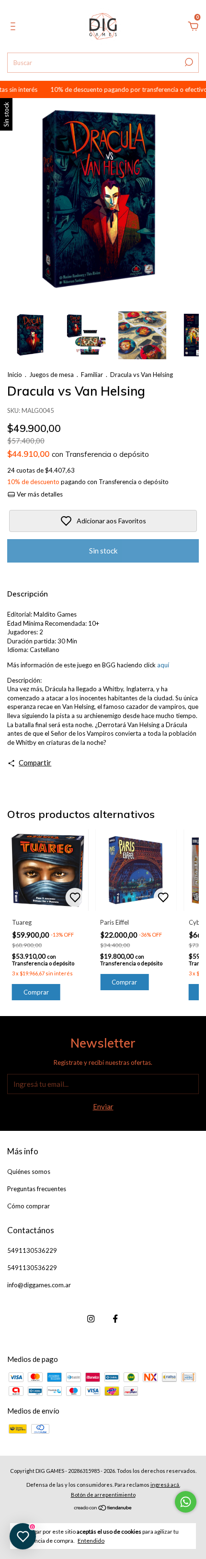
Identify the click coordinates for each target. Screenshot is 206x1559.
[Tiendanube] (103, 1508)
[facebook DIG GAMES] (115, 1319)
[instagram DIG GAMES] (91, 1319)
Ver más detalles (39, 494)
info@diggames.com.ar (39, 1285)
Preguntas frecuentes (36, 1189)
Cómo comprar (28, 1206)
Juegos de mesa (51, 374)
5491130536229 (32, 1250)
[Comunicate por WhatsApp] (185, 1502)
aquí (163, 665)
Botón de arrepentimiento (103, 1495)
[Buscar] (188, 62)
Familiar (92, 374)
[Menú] (14, 27)
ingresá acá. (165, 1485)
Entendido (91, 1540)
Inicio (14, 374)
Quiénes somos (28, 1171)
